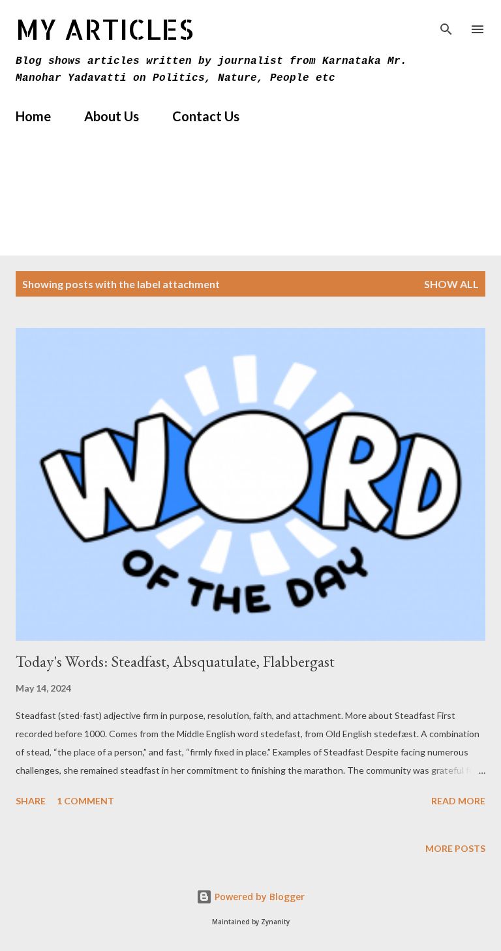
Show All (451, 284)
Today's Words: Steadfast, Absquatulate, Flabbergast (175, 661)
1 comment (85, 800)
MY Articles (105, 29)
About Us (111, 116)
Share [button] (31, 800)
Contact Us (205, 116)
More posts (455, 848)
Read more (458, 800)
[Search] (446, 23)
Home (33, 116)
